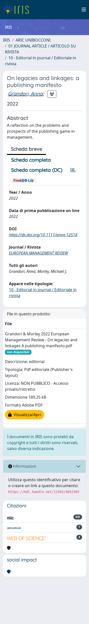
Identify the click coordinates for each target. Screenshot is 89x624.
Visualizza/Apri (26, 414)
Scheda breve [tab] (26, 149)
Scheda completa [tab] (31, 160)
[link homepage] (18, 9)
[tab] (73, 170)
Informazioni (24, 466)
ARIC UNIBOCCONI (33, 40)
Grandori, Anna (25, 93)
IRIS (6, 40)
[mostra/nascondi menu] (84, 9)
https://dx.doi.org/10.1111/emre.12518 (43, 234)
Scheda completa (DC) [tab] (36, 170)
